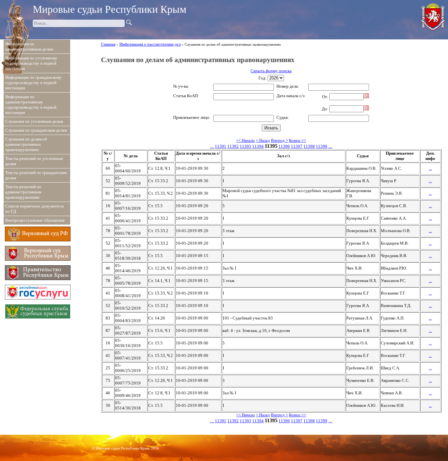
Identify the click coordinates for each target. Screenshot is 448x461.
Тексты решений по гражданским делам (36, 175)
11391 (220, 146)
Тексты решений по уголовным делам (34, 161)
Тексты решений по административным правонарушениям (23, 192)
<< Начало (245, 140)
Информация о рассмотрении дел (150, 44)
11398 (309, 146)
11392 (233, 146)
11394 (258, 146)
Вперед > (279, 140)
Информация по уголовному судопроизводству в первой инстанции (31, 63)
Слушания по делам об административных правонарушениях (26, 144)
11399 (321, 146)
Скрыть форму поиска (271, 70)
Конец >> (297, 140)
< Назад (263, 140)
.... (212, 146)
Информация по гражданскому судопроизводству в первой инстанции (33, 82)
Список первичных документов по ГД (34, 209)
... (430, 168)
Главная (108, 44)
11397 (296, 146)
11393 (245, 146)
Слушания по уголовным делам (34, 121)
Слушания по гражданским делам (36, 130)
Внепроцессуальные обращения (35, 220)
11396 (284, 146)
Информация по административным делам (29, 46)
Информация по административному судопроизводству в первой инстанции (30, 104)
